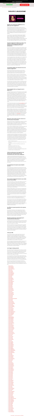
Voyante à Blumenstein (11, 281)
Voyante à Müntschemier (11, 352)
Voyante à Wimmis (10, 402)
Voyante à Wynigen (10, 407)
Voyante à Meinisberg (11, 344)
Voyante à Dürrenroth (11, 294)
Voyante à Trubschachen (11, 391)
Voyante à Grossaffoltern (11, 306)
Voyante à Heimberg (10, 309)
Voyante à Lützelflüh (10, 339)
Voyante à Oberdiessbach (11, 358)
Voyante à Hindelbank (11, 313)
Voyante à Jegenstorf (11, 317)
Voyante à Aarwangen (11, 266)
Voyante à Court (10, 291)
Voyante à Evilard (10, 300)
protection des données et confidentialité (19, 415)
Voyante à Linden (10, 337)
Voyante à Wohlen (10, 403)
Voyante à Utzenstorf (11, 396)
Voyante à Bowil (10, 285)
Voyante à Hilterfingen (11, 312)
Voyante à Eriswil (10, 296)
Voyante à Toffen (10, 387)
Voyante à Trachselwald (11, 388)
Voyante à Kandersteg (11, 319)
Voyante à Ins (10, 315)
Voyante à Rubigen (10, 367)
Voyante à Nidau (10, 354)
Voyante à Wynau (10, 406)
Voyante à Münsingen (11, 351)
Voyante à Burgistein (10, 289)
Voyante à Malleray (10, 343)
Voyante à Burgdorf (10, 288)
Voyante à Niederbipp (11, 355)
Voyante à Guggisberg (11, 308)
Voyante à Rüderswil (10, 368)
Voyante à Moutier (10, 347)
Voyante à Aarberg (10, 265)
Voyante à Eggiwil (10, 295)
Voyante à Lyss (10, 340)
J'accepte (13, 1)
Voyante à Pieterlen (10, 362)
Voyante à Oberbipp (10, 356)
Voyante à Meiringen (11, 345)
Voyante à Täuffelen (10, 383)
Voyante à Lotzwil (10, 338)
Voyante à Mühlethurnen (11, 349)
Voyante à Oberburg (10, 357)
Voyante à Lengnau (10, 334)
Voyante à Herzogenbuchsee (11, 311)
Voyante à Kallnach (10, 318)
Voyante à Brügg (10, 287)
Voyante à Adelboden (11, 267)
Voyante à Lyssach (10, 341)
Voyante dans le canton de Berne (7, 7)
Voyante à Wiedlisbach (11, 400)
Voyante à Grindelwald (11, 305)
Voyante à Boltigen (10, 283)
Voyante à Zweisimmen (11, 411)
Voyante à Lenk (10, 335)
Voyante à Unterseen (10, 393)
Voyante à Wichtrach (11, 399)
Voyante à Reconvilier (11, 363)
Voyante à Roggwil (10, 366)
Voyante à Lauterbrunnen (11, 333)
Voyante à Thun (10, 386)
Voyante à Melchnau (10, 346)
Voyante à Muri (19, 113)
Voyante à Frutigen (10, 304)
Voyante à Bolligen (10, 282)
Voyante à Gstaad (10, 307)
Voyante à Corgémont (11, 290)
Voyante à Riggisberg (11, 364)
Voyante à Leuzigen (10, 336)
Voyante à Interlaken (10, 316)
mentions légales (12, 415)
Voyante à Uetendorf (10, 392)
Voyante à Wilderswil (11, 401)
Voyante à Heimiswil (10, 310)
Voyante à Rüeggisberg (11, 369)
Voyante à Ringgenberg (11, 365)
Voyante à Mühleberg (11, 348)
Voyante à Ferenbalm (11, 301)
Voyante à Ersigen (10, 299)
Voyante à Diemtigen (11, 293)
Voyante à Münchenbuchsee (11, 350)
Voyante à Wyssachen (11, 408)
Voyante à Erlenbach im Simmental (12, 298)
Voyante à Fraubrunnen (11, 302)
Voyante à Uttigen (10, 395)
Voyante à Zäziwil (10, 409)
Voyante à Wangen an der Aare (12, 398)
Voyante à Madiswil (10, 342)
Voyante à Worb (10, 404)
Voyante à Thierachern (11, 385)
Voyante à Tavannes (10, 384)
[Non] (33, 1)
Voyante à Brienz (10, 286)
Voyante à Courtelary (11, 292)
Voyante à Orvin (10, 360)
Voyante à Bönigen (10, 284)
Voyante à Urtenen (10, 394)
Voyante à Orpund (10, 359)
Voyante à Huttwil (10, 314)
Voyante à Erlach (10, 297)
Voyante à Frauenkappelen (11, 303)
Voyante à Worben (10, 405)
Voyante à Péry (10, 361)
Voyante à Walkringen (11, 397)
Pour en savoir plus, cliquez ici (19, 1)
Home (2, 7)
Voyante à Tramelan (10, 389)
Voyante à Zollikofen (10, 410)
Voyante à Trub (10, 390)
